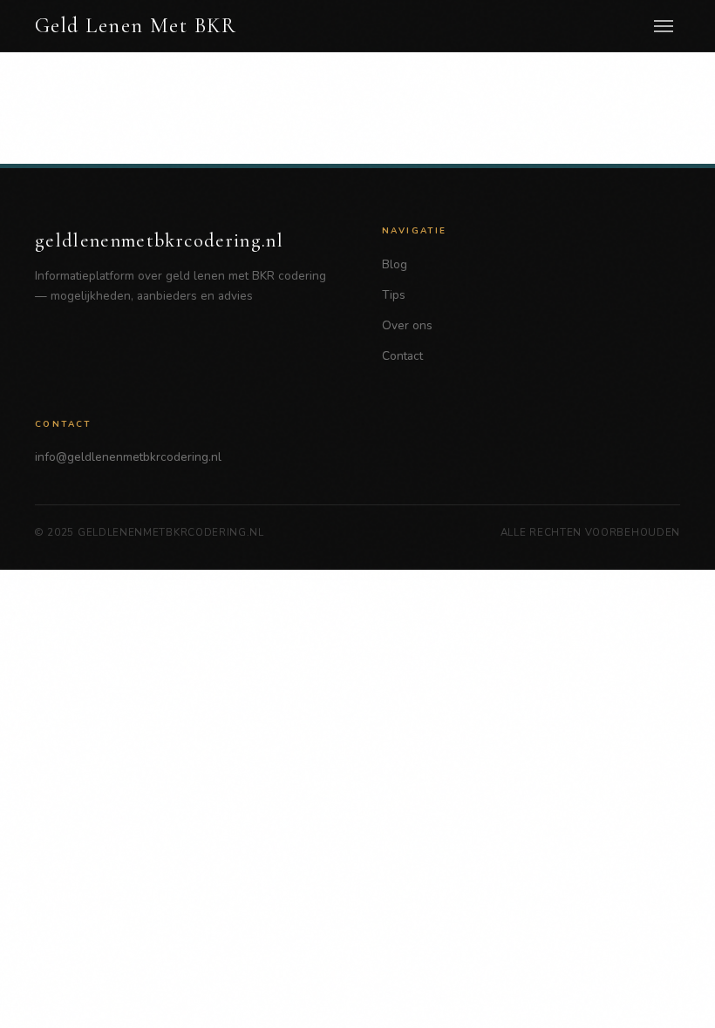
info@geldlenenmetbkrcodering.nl (128, 457)
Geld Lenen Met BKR (136, 26)
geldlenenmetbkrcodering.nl (159, 240)
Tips (393, 295)
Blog (394, 264)
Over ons (407, 325)
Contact (402, 356)
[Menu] (663, 26)
